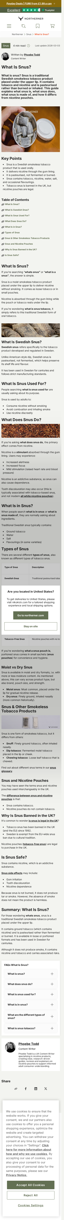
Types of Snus (12, 232)
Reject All (31, 1195)
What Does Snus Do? (15, 221)
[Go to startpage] (30, 18)
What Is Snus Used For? (17, 215)
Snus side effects (11, 873)
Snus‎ (28, 34)
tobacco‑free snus (34, 843)
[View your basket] (52, 26)
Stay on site (31, 626)
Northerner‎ (17, 34)
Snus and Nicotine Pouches (19, 244)
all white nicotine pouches (36, 496)
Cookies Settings (31, 1205)
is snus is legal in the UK (43, 820)
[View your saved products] (38, 26)
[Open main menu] (9, 26)
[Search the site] (23, 26)
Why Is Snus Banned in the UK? (21, 249)
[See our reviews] (31, 10)
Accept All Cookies (30, 1185)
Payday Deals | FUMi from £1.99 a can (29, 3)
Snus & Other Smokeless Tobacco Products (27, 238)
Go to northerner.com (30, 615)
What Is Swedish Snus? (17, 210)
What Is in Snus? (13, 227)
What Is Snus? (12, 204)
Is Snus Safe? (12, 255)
